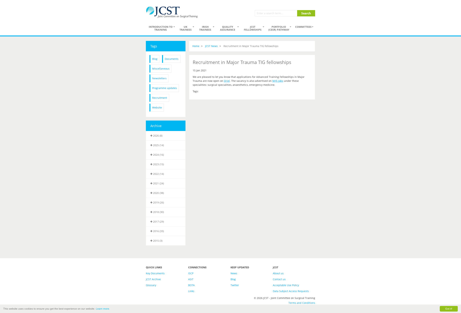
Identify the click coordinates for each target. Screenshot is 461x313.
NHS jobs (277, 81)
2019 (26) (158, 202)
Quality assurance (227, 28)
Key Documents (155, 273)
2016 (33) (158, 231)
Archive (156, 126)
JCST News (211, 46)
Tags (153, 46)
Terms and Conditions (301, 303)
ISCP (190, 273)
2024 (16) (158, 154)
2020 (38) (158, 193)
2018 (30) (158, 212)
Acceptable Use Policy (286, 285)
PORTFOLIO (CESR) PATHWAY (278, 28)
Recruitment (159, 97)
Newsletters (159, 78)
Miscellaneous (160, 68)
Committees (303, 26)
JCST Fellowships (252, 28)
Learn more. (103, 308)
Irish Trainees (205, 28)
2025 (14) (158, 145)
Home (195, 46)
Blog (154, 59)
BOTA (191, 285)
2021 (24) (158, 183)
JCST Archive (153, 279)
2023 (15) (158, 164)
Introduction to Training (161, 28)
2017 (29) (158, 221)
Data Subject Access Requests (291, 291)
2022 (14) (158, 174)
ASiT (190, 279)
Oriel (227, 81)
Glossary (151, 285)
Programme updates (164, 88)
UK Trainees (186, 28)
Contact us (279, 279)
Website (157, 107)
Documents (171, 59)
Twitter (234, 285)
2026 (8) (157, 135)
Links (191, 291)
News (233, 273)
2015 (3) (157, 240)
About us (278, 273)
